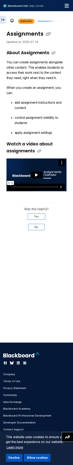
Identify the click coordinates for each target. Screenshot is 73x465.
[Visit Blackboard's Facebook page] (5, 363)
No (36, 227)
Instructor (26, 21)
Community (10, 395)
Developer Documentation (19, 422)
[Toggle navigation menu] (66, 6)
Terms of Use (11, 381)
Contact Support (13, 429)
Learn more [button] (14, 447)
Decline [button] (14, 457)
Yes (36, 216)
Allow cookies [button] (37, 457)
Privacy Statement (14, 388)
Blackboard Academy (16, 408)
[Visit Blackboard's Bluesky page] (12, 363)
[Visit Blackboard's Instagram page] (25, 363)
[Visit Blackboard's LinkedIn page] (18, 363)
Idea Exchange (12, 401)
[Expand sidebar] (3, 20)
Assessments (46, 21)
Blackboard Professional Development (27, 415)
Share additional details (36, 252)
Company (9, 374)
